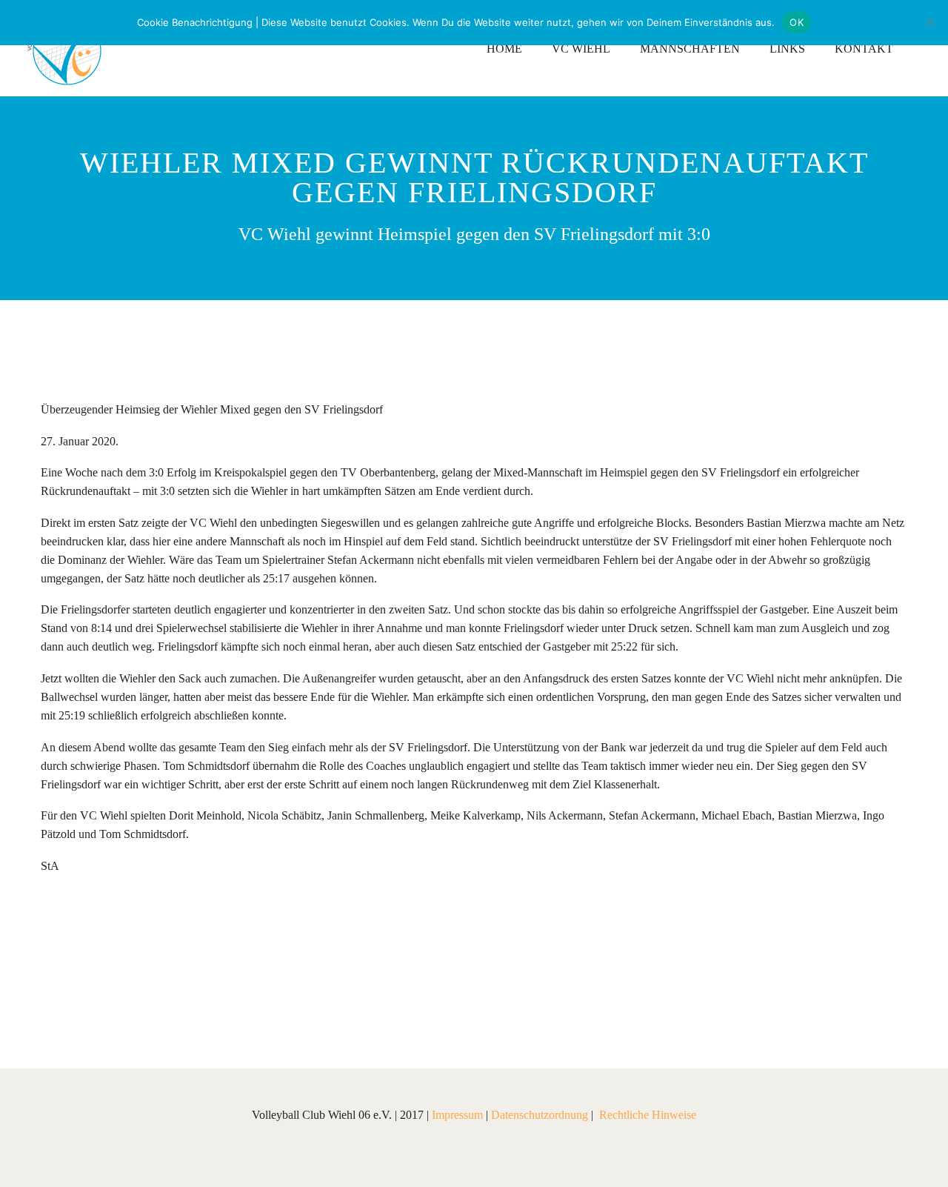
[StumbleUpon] (184, 974)
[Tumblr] (139, 974)
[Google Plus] (95, 974)
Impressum (457, 1114)
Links (787, 48)
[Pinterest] (117, 974)
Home (504, 48)
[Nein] (929, 22)
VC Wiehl (581, 48)
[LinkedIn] (161, 974)
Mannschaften (690, 48)
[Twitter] (73, 974)
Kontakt (864, 48)
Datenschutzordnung (539, 1114)
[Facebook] (50, 974)
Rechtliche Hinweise (647, 1114)
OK (797, 22)
